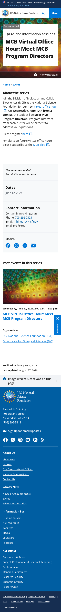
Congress (8, 528)
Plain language (10, 606)
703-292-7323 (23, 217)
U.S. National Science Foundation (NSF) (27, 336)
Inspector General (36, 596)
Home (6, 84)
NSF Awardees (11, 522)
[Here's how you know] (30, 4)
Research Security (13, 576)
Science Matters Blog (14, 503)
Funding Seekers (12, 518)
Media (6, 532)
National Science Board (16, 474)
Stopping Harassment (15, 572)
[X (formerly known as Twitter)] (13, 440)
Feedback (57, 328)
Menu (55, 13)
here (25, 134)
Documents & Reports (15, 557)
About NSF (9, 459)
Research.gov (10, 586)
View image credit (48, 74)
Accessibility (43, 601)
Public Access (10, 567)
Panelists (8, 542)
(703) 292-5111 (12, 422)
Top (55, 352)
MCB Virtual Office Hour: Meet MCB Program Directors (28, 316)
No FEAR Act (17, 601)
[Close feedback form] (57, 318)
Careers (7, 464)
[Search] (43, 13)
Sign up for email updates (24, 431)
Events (16, 84)
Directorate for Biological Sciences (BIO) (28, 341)
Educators (8, 537)
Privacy (52, 596)
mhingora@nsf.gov (26, 221)
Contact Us (9, 479)
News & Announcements (17, 493)
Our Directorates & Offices (18, 469)
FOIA (5, 601)
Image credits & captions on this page (29, 381)
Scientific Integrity (13, 581)
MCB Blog (39, 145)
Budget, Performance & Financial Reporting (27, 562)
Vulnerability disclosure (14, 596)
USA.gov (30, 601)
